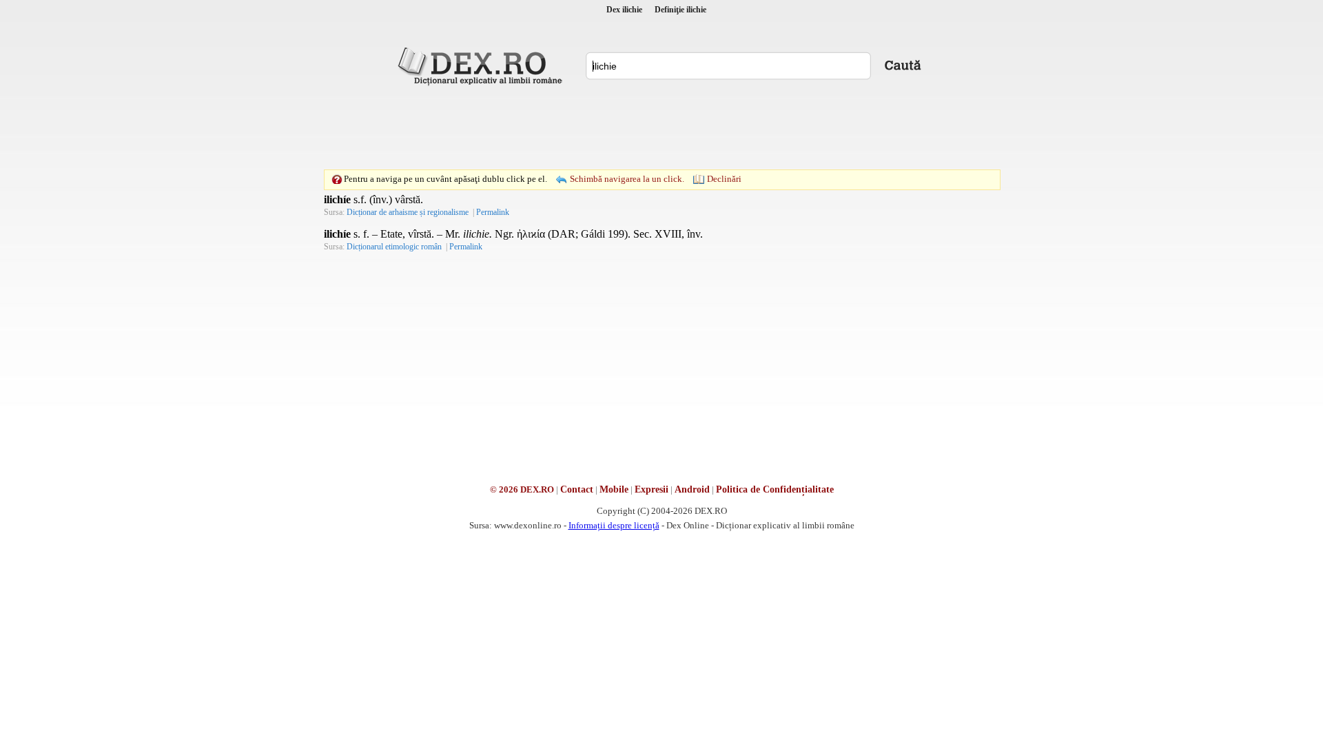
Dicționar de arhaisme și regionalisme (408, 212)
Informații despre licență (613, 525)
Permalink (492, 212)
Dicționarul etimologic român (394, 246)
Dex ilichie (624, 9)
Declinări (724, 179)
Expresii (651, 489)
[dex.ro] (482, 65)
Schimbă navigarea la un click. (627, 179)
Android (692, 489)
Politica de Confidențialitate (775, 489)
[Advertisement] (661, 127)
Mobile (613, 489)
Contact (576, 489)
